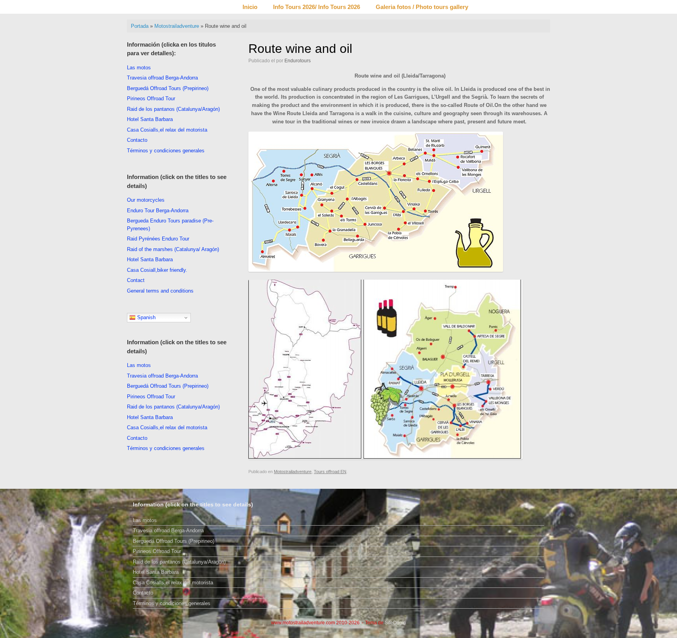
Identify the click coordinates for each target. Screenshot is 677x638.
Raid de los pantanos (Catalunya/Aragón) (173, 109)
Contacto (137, 140)
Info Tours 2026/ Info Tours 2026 (316, 7)
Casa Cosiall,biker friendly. (157, 270)
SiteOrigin (395, 622)
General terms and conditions (160, 291)
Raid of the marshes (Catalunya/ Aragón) (173, 249)
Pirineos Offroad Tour (151, 98)
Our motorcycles (146, 200)
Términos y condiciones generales (166, 151)
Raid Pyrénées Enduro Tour (158, 239)
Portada (139, 26)
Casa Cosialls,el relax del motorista (167, 130)
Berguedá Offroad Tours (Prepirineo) (167, 88)
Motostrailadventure (176, 26)
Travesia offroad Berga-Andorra (162, 78)
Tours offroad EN (330, 471)
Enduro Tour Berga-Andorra (157, 210)
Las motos (139, 67)
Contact (136, 280)
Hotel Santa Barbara (150, 119)
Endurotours (297, 60)
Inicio (250, 7)
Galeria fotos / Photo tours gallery (422, 7)
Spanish (146, 317)
